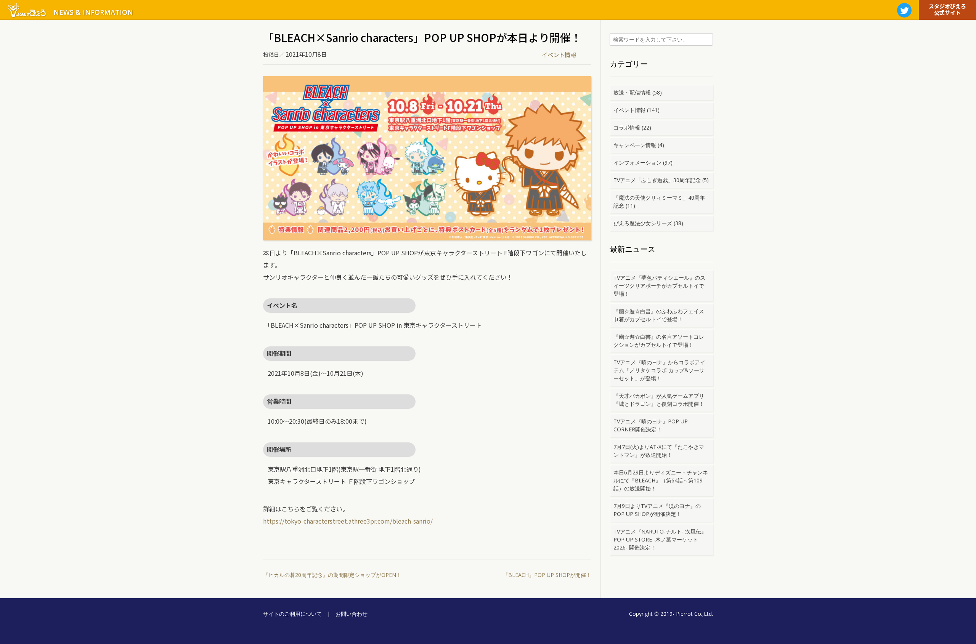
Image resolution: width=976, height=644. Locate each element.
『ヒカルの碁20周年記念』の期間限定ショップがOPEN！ (332, 574)
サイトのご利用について (292, 613)
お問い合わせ (352, 613)
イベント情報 (559, 54)
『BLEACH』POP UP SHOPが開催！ (547, 574)
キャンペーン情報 (634, 145)
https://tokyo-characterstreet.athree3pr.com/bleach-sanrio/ (348, 520)
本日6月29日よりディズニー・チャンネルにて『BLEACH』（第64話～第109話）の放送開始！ (660, 480)
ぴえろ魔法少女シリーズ (642, 223)
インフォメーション (637, 162)
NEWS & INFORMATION (93, 12)
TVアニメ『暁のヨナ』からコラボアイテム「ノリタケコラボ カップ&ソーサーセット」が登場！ (659, 370)
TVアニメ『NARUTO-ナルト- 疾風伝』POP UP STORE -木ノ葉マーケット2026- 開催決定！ (659, 539)
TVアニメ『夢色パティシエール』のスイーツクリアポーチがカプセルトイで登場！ (659, 285)
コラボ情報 (626, 127)
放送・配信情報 (632, 92)
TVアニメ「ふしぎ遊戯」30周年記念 (657, 180)
